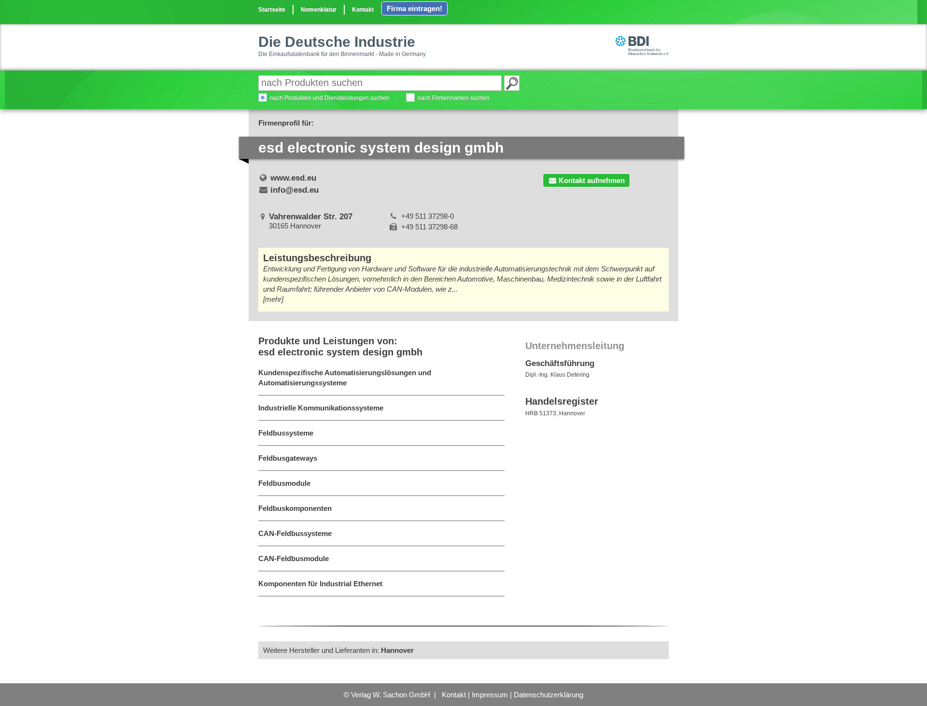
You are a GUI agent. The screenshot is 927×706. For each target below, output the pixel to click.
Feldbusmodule (284, 483)
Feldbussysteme (285, 433)
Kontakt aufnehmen (592, 180)
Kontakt (363, 9)
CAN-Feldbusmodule (293, 558)
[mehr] (273, 299)
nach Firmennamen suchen (454, 98)
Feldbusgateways (287, 458)
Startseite (271, 9)
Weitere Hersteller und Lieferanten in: (338, 650)
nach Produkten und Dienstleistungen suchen (330, 98)
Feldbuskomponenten (295, 508)
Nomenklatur (319, 9)
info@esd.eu (294, 190)
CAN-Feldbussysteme (295, 533)
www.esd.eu (293, 178)
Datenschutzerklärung (548, 695)
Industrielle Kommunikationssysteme (320, 408)
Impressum (490, 695)
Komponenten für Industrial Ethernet (320, 583)
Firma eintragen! (414, 8)
